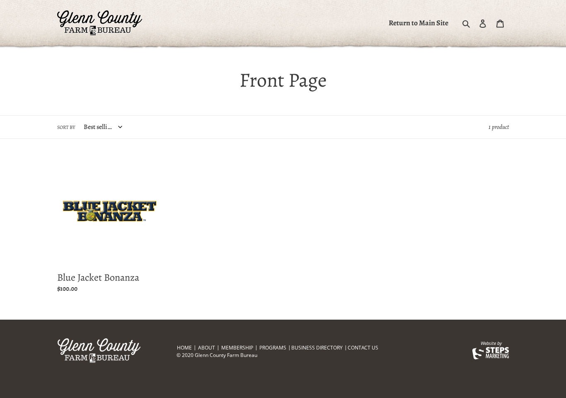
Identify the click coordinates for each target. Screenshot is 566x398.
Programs (272, 347)
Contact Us (363, 347)
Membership (237, 347)
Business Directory (317, 347)
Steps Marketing (490, 353)
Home (184, 347)
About (206, 347)
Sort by (66, 127)
